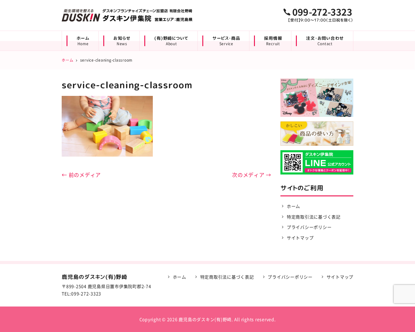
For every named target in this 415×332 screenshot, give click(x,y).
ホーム (83, 41)
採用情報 (273, 41)
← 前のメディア (81, 174)
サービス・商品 (226, 41)
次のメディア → (251, 174)
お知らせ (121, 41)
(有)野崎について (171, 41)
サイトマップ (300, 238)
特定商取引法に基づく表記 (314, 217)
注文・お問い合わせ (325, 41)
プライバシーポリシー (309, 227)
